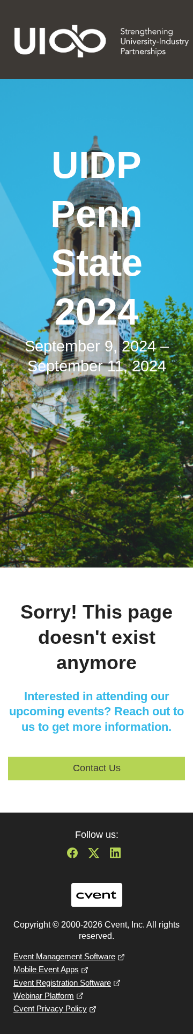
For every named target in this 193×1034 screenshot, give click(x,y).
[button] (75, 856)
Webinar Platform (43, 995)
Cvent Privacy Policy (50, 1008)
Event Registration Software (62, 982)
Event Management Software (64, 956)
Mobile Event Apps (46, 969)
